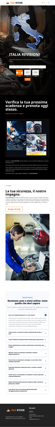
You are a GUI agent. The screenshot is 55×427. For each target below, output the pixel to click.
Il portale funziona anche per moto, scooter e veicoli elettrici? (25, 368)
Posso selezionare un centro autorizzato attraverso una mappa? (26, 346)
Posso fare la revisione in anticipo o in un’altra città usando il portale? (25, 360)
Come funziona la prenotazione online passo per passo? (26, 339)
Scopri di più (14, 209)
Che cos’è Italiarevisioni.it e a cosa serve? (22, 315)
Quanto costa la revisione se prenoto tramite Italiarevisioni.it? (23, 353)
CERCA (27, 79)
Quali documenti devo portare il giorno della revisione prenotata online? (26, 382)
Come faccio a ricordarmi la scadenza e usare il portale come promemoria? (26, 375)
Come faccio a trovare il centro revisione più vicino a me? (25, 333)
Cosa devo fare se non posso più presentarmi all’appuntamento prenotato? (23, 390)
